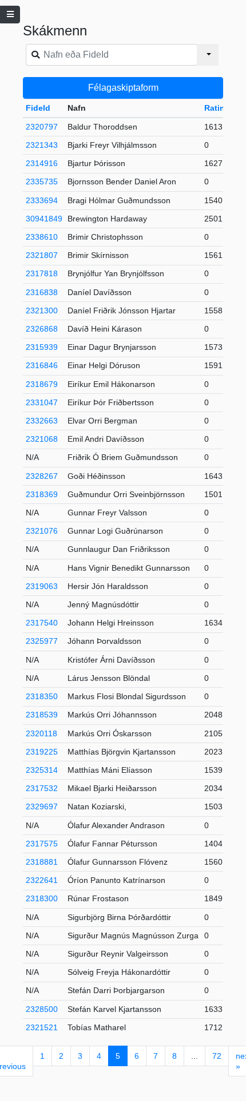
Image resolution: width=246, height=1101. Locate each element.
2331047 (42, 402)
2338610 (42, 236)
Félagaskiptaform (123, 87)
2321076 (42, 530)
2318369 (42, 494)
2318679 (42, 384)
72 (216, 1055)
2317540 (42, 622)
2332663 (42, 420)
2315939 (42, 347)
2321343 (42, 145)
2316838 (42, 292)
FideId (38, 107)
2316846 (42, 365)
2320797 (42, 126)
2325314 (42, 770)
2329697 (42, 806)
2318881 (42, 861)
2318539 (42, 714)
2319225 (42, 751)
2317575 (42, 843)
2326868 (42, 328)
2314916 (42, 163)
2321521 (42, 1027)
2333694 (42, 200)
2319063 (42, 586)
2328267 (42, 476)
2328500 (42, 1009)
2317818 (42, 273)
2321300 (42, 310)
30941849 (44, 218)
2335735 (42, 181)
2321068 (42, 438)
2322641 (42, 880)
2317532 (42, 788)
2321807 (42, 255)
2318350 (42, 696)
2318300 (42, 898)
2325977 (42, 641)
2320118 (41, 733)
